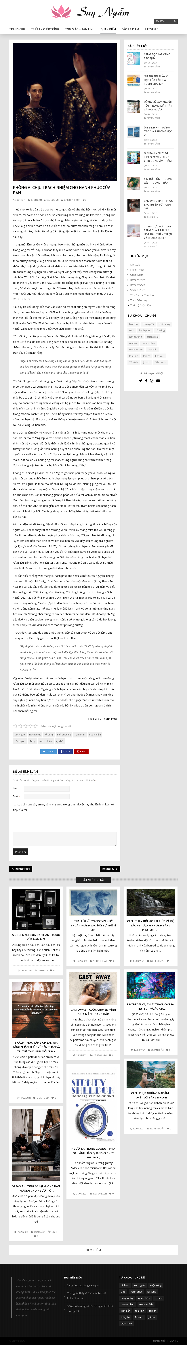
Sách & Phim (130, 29)
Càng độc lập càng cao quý (157, 56)
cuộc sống (164, 324)
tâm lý (32, 741)
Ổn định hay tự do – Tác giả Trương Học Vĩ (158, 131)
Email (16, 796)
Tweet (50, 751)
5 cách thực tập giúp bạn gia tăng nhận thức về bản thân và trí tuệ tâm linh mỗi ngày (36, 1047)
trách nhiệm (45, 741)
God (131, 330)
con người (19, 734)
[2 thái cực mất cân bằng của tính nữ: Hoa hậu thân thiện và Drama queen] (133, 231)
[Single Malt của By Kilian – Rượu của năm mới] (36, 909)
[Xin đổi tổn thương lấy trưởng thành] (133, 183)
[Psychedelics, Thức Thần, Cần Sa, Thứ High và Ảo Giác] (151, 985)
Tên (15, 788)
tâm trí (146, 356)
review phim (148, 343)
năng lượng (135, 336)
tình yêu (159, 356)
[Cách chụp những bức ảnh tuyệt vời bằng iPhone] (151, 1074)
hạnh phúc (35, 734)
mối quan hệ (64, 734)
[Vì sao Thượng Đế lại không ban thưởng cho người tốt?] (36, 1145)
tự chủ (59, 741)
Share (66, 751)
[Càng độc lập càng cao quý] (133, 58)
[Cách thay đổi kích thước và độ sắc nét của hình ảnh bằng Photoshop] (151, 902)
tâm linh (133, 356)
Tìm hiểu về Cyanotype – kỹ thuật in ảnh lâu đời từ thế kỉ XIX (93, 925)
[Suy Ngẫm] (93, 11)
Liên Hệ (174, 1340)
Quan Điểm (108, 29)
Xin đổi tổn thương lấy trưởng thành (158, 180)
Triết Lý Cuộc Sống (45, 29)
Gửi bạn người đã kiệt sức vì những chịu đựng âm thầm (158, 157)
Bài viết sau (108, 868)
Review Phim (137, 280)
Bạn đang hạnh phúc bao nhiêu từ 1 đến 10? (158, 204)
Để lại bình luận (72, 200)
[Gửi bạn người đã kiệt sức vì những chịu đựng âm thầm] (133, 157)
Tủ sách (133, 362)
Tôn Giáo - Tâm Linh (45, 1231)
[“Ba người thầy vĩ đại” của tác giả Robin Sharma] (133, 80)
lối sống (49, 734)
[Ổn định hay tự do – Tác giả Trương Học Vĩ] (133, 132)
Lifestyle (151, 29)
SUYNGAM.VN (52, 200)
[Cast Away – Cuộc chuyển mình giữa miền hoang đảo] (93, 988)
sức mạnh (19, 741)
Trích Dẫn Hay (138, 300)
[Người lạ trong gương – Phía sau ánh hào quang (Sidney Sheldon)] (93, 1105)
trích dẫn (152, 349)
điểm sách (160, 362)
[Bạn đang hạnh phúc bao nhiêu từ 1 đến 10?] (133, 205)
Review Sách (137, 285)
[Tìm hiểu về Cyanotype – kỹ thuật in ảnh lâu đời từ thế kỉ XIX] (93, 902)
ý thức (146, 362)
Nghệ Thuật (137, 269)
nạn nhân (80, 734)
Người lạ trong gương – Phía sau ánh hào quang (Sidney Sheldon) (93, 1153)
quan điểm (95, 734)
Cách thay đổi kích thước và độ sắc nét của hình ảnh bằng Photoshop (150, 925)
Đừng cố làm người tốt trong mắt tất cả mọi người (158, 105)
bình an (133, 324)
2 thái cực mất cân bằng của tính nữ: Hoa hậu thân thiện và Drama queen (158, 232)
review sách (136, 349)
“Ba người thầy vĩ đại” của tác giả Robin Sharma (156, 79)
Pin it (83, 751)
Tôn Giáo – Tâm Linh (79, 29)
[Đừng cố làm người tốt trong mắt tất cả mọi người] (133, 106)
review (133, 343)
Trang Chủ (17, 29)
